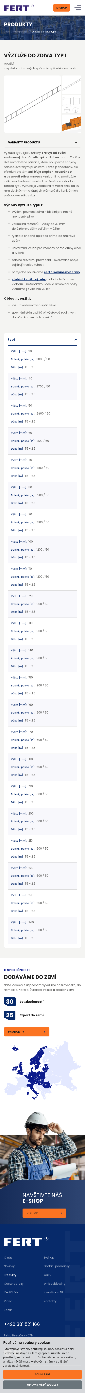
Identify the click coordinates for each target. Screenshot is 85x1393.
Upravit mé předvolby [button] (42, 1384)
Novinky (9, 1266)
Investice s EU (53, 1292)
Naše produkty (21, 31)
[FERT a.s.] (19, 7)
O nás (8, 1258)
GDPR (47, 1275)
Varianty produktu (24, 142)
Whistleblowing (54, 1284)
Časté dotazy (14, 1284)
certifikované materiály (62, 272)
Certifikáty (11, 1292)
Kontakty (50, 1301)
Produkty (16, 1032)
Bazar (8, 1310)
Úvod (7, 31)
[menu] (77, 8)
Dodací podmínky (57, 1266)
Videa (8, 1301)
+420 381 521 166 (22, 1324)
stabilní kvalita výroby (29, 279)
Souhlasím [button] (42, 1374)
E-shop (32, 1213)
